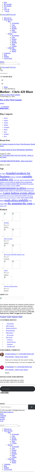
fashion (2, 190)
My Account (8, 4)
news (24, 195)
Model (5, 129)
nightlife (18, 197)
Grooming (6, 127)
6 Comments (5, 106)
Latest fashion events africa (19, 193)
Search (2, 403)
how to (13, 190)
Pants (13, 30)
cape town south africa (25, 180)
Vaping (14, 51)
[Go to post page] (17, 146)
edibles (18, 185)
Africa (4, 173)
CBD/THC (11, 48)
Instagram (15, 317)
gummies (6, 190)
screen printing (25, 197)
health (10, 190)
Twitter (9, 317)
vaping (1, 206)
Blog (5, 2)
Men (9, 21)
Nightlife (6, 134)
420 (1, 173)
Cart (5, 8)
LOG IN (6, 9)
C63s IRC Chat (11, 346)
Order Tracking (10, 326)
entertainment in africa (13, 188)
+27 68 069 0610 (6, 77)
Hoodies (14, 28)
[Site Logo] (8, 14)
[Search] (31, 407)
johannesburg (19, 190)
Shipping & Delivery (11, 328)
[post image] (17, 95)
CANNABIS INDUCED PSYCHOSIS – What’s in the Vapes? (16, 161)
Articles (6, 120)
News (5, 132)
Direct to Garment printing (8, 184)
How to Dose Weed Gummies (11, 100)
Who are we (7, 18)
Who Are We (9, 337)
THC (5, 204)
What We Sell (8, 19)
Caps (13, 25)
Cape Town (16, 180)
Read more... (4, 108)
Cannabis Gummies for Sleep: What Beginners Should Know (16, 149)
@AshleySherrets (10, 354)
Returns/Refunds (10, 330)
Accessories (15, 23)
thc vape (27, 203)
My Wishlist (7, 6)
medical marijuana (18, 195)
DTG (17, 184)
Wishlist (6, 56)
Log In (7, 11)
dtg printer (23, 184)
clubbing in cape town (5, 182)
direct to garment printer (26, 182)
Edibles (14, 49)
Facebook (3, 317)
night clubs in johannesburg (10, 197)
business (12, 177)
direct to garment (15, 182)
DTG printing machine (5, 185)
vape (34, 204)
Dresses (14, 39)
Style (5, 136)
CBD (32, 180)
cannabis (19, 177)
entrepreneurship (30, 188)
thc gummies (15, 203)
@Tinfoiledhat (9, 367)
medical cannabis (10, 195)
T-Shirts (14, 32)
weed (5, 206)
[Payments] (6, 412)
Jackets (14, 27)
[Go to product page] (19, 217)
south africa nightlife (16, 200)
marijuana (3, 195)
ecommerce (13, 185)
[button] (2, 62)
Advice (6, 118)
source (2, 103)
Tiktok (20, 317)
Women (10, 34)
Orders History (10, 332)
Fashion (6, 125)
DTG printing (30, 184)
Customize (7, 53)
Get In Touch (8, 58)
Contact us (10, 339)
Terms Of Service (11, 342)
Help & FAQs (10, 323)
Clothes (6, 122)
